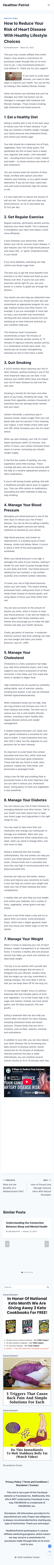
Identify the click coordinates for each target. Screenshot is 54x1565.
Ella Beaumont (12, 48)
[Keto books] (27, 1324)
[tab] (22, 1272)
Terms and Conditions (35, 1481)
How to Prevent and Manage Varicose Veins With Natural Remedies (41, 1187)
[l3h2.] (27, 1436)
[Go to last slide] (7, 1244)
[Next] (47, 1244)
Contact (34, 1485)
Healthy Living (11, 18)
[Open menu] (48, 5)
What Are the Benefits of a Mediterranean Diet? (13, 1186)
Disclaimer (22, 1485)
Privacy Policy (13, 1481)
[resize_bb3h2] (27, 1382)
